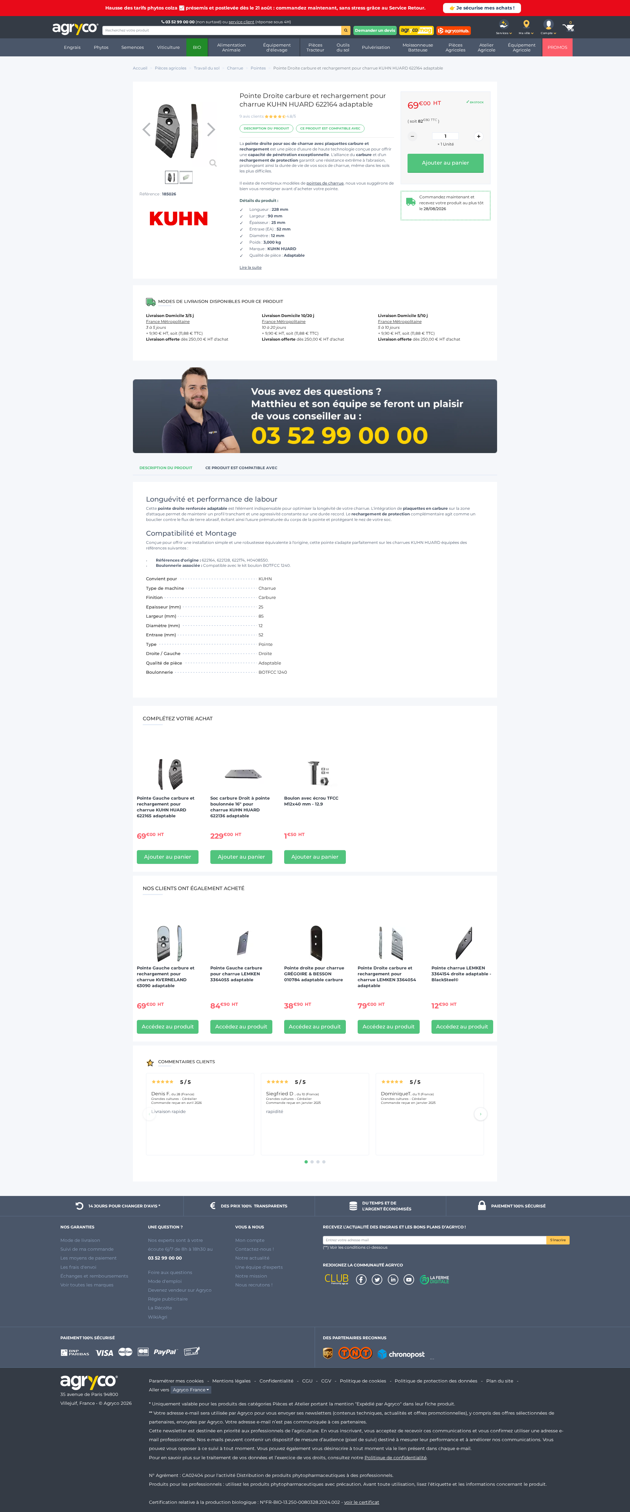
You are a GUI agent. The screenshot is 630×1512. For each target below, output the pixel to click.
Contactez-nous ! (254, 1249)
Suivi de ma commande (87, 1249)
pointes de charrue (325, 183)
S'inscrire (558, 1240)
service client (241, 21)
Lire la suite (251, 267)
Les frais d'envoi (78, 1267)
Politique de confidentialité (396, 1457)
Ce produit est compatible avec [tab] (241, 468)
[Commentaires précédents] (149, 1114)
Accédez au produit (168, 1027)
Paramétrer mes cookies (176, 1380)
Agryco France (189, 1389)
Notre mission (251, 1276)
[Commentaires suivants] (480, 1114)
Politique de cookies (363, 1380)
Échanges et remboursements (94, 1276)
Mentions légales (231, 1380)
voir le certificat (361, 1502)
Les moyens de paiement (88, 1258)
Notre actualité (252, 1258)
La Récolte (160, 1307)
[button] (504, 27)
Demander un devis (375, 30)
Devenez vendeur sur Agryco (180, 1290)
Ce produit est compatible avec (330, 128)
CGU (307, 1380)
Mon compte (249, 1240)
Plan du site (499, 1380)
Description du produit (266, 128)
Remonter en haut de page (613, 1483)
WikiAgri (157, 1317)
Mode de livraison (80, 1240)
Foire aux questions (170, 1272)
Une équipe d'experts (259, 1267)
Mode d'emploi (165, 1281)
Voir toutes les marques (87, 1284)
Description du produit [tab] (165, 468)
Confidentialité (276, 1380)
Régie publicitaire (168, 1299)
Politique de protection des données (436, 1380)
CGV (326, 1380)
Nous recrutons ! (254, 1284)
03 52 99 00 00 (180, 21)
